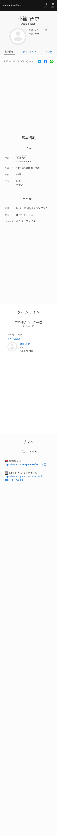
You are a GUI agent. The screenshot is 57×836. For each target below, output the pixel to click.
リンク (49, 51)
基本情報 (9, 51)
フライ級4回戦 (14, 339)
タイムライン (29, 51)
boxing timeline (11, 5)
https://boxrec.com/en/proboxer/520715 (24, 464)
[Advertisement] (28, 96)
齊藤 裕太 (25, 344)
